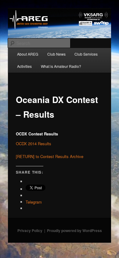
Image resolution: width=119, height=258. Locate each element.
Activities (24, 66)
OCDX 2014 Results (33, 143)
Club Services (86, 54)
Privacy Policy (29, 230)
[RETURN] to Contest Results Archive (49, 156)
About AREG (27, 54)
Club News (56, 54)
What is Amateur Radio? (61, 66)
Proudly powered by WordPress (74, 230)
